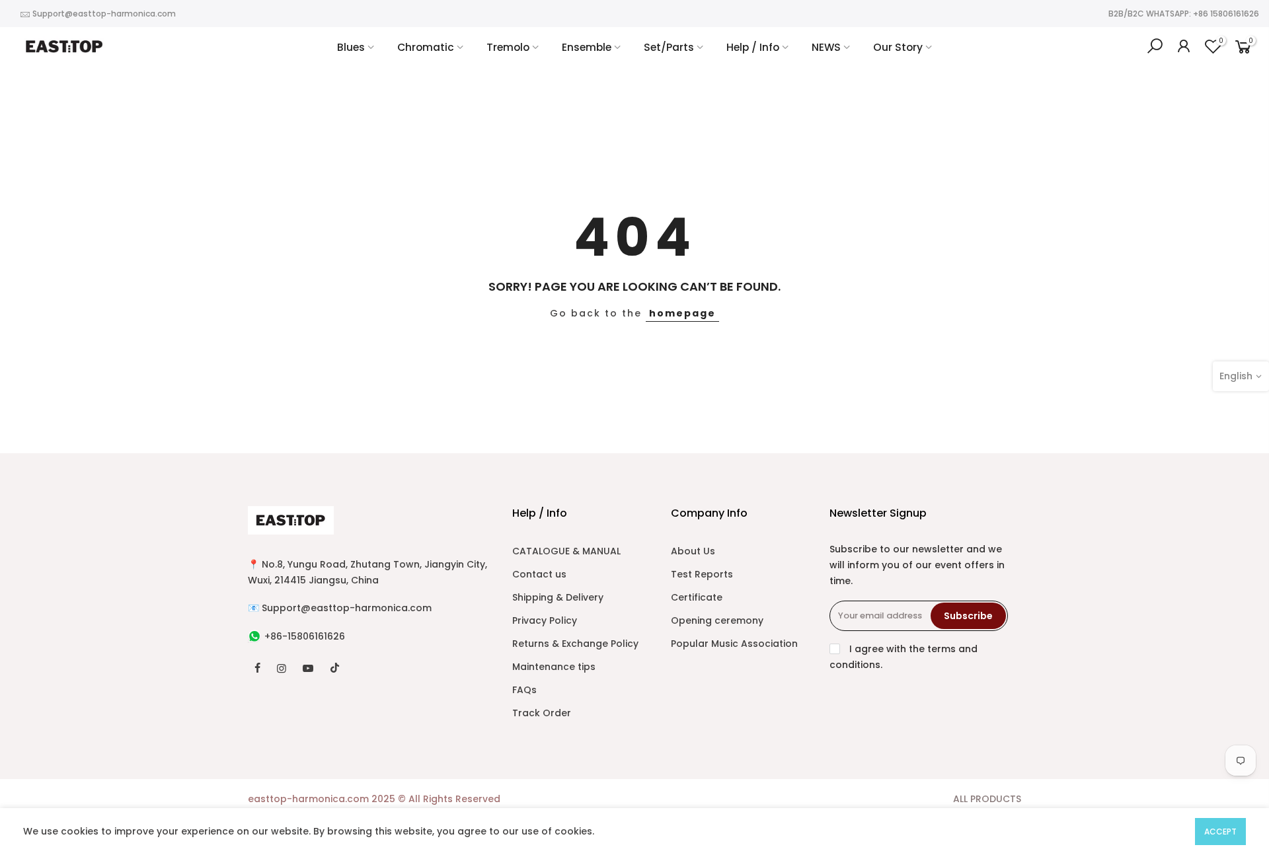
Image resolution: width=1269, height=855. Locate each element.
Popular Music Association (734, 643)
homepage (682, 313)
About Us (693, 551)
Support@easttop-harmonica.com (104, 13)
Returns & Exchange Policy (575, 643)
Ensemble (586, 47)
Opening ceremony (717, 620)
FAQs (524, 689)
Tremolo (507, 47)
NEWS (826, 47)
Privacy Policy (544, 620)
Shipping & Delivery (557, 597)
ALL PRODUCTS (987, 798)
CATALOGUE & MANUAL (566, 551)
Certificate (696, 597)
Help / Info (752, 47)
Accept (1220, 831)
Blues (351, 47)
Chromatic (425, 47)
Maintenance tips (554, 666)
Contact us (539, 574)
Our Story (898, 47)
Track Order (541, 713)
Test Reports (702, 574)
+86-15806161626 (304, 636)
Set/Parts (669, 47)
